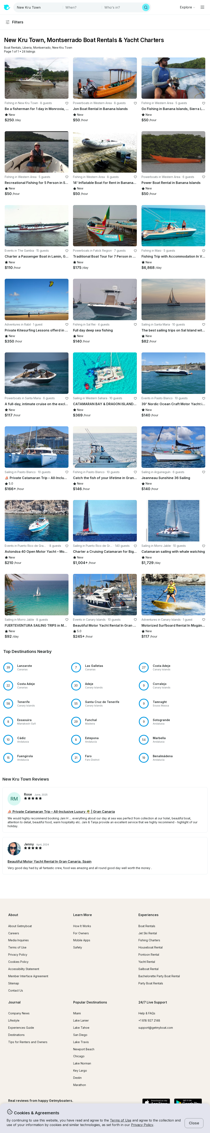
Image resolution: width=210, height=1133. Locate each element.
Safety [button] (77, 947)
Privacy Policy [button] (142, 1125)
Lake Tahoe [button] (81, 1027)
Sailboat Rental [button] (148, 969)
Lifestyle (13, 1020)
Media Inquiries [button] (18, 940)
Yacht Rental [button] (146, 961)
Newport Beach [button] (83, 1049)
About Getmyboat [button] (20, 926)
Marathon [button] (79, 1085)
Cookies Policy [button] (18, 961)
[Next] (63, 78)
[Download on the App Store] (156, 1103)
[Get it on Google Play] (188, 1103)
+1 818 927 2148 (149, 1020)
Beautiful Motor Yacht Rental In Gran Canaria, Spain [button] (49, 861)
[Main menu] (202, 7)
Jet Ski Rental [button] (147, 933)
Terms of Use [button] (120, 1120)
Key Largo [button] (80, 1070)
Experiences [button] (148, 915)
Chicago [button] (78, 1056)
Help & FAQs (146, 1013)
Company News (19, 1013)
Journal (14, 1002)
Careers (13, 933)
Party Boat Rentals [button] (150, 983)
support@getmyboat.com (155, 1027)
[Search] (146, 7)
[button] (12, 48)
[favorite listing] (66, 103)
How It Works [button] (82, 926)
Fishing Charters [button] (149, 940)
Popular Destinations (90, 1002)
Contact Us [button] (15, 990)
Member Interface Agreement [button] (28, 976)
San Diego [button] (80, 1035)
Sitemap (13, 983)
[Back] (10, 78)
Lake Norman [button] (82, 1063)
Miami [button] (77, 1013)
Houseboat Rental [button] (150, 947)
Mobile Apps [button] (81, 940)
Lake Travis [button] (81, 1042)
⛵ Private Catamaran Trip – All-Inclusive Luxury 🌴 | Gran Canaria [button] (61, 812)
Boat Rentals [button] (146, 926)
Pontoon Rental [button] (148, 954)
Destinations (16, 1035)
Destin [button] (77, 1077)
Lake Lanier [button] (81, 1020)
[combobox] (38, 7)
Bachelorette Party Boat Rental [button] (159, 976)
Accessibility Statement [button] (23, 969)
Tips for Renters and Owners (27, 1042)
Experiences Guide (21, 1027)
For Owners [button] (81, 933)
